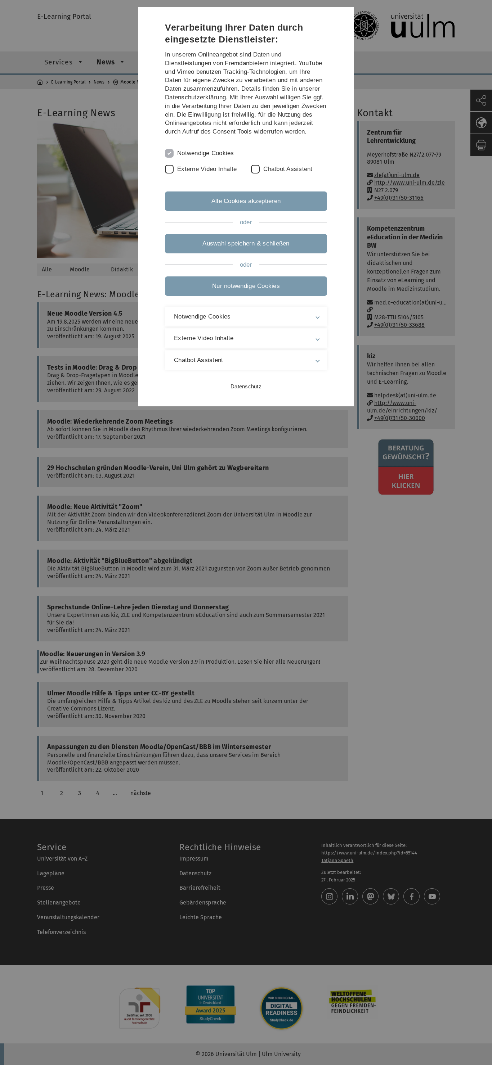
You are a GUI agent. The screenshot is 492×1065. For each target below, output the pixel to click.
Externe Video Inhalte (207, 169)
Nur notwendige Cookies (246, 286)
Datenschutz (246, 386)
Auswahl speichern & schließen (245, 243)
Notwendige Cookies (205, 153)
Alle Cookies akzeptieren (246, 201)
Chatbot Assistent (287, 169)
